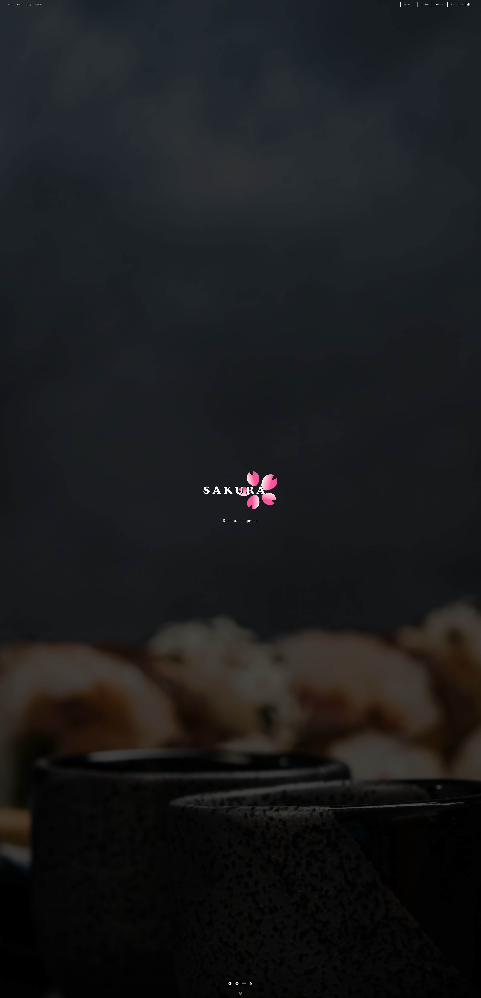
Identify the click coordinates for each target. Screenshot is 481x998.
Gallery (28, 5)
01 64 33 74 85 (457, 4)
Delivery (439, 4)
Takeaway (424, 4)
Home (10, 5)
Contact (38, 5)
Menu (19, 5)
